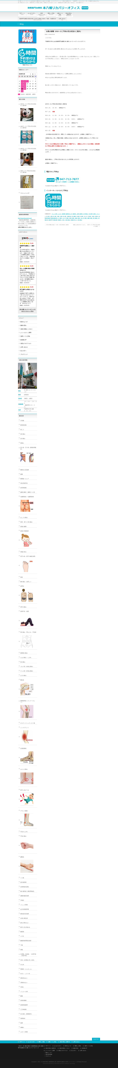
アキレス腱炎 (24, 811)
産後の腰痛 (23, 526)
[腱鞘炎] (26, 866)
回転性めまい (24, 978)
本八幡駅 (74, 216)
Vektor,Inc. (67, 1063)
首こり (75, 220)
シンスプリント (24, 727)
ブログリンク (24, 354)
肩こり (22, 429)
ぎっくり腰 (54, 213)
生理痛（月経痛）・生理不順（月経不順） (28, 954)
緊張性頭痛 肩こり (54, 218)
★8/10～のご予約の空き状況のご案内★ (28, 149)
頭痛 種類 (87, 218)
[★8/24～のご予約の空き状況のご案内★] (26, 114)
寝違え (86, 213)
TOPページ (22, 1041)
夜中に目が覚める (25, 927)
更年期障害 (23, 882)
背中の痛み (23, 607)
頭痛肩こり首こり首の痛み (64, 220)
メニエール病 (24, 991)
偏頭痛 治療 (76, 213)
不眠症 (22, 900)
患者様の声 (23, 340)
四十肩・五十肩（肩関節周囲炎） (28, 448)
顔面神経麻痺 (24, 1005)
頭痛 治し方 (81, 218)
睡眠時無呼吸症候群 (25, 940)
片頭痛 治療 (91, 216)
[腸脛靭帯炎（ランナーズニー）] (26, 711)
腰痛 (21, 474)
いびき (22, 936)
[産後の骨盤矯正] (26, 540)
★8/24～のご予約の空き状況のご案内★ (28, 104)
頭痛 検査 (74, 218)
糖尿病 (22, 931)
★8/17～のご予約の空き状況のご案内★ (28, 127)
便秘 (21, 949)
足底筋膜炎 (23, 748)
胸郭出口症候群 (24, 469)
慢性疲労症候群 (24, 913)
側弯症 (22, 586)
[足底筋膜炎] (26, 757)
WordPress (51, 1063)
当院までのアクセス (25, 343)
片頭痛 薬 (97, 216)
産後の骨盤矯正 (24, 531)
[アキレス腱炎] (26, 819)
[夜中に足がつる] (26, 799)
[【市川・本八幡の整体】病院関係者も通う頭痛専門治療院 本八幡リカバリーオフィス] (59, 8)
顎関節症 (22, 1018)
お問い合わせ (24, 347)
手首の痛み (23, 836)
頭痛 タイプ (63, 218)
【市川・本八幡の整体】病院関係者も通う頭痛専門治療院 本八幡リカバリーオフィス (57, 1061)
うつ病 (22, 877)
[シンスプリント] (26, 736)
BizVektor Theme (59, 1063)
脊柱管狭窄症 (24, 483)
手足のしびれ (24, 831)
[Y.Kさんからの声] (26, 202)
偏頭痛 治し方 (69, 213)
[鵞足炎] (26, 689)
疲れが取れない (24, 922)
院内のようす (24, 321)
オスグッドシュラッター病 (27, 723)
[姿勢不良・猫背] (26, 620)
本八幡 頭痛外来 (67, 216)
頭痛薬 (72, 220)
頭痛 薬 (92, 218)
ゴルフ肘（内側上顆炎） (27, 666)
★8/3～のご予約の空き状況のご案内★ (27, 171)
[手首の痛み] (26, 845)
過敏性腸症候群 (24, 895)
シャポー (59, 213)
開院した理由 (42, 1041)
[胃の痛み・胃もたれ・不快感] (26, 641)
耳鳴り (22, 987)
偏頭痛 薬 (82, 213)
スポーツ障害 (24, 1032)
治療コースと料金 (25, 336)
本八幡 (90, 213)
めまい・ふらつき (25, 973)
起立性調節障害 (24, 909)
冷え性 (22, 964)
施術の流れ (23, 325)
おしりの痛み (24, 517)
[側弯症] (26, 595)
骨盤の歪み (23, 551)
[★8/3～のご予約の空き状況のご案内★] (26, 181)
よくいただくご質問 (25, 332)
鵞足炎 (22, 680)
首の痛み (80, 220)
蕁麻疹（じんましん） (26, 969)
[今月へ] (33, 74)
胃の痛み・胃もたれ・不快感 (28, 632)
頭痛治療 (55, 220)
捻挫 (21, 1023)
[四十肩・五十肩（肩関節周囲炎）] (26, 458)
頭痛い (96, 218)
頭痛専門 (50, 220)
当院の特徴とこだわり (26, 329)
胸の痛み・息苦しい (25, 581)
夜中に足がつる (24, 790)
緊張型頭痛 (47, 218)
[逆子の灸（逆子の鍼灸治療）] (26, 565)
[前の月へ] (30, 74)
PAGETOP (96, 1039)
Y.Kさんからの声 (24, 193)
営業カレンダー (48, 1052)
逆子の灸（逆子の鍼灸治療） (28, 556)
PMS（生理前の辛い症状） (27, 960)
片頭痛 (77, 216)
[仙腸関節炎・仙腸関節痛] (26, 505)
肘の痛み (22, 662)
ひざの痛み (23, 675)
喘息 (21, 577)
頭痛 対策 (68, 218)
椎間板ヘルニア (24, 478)
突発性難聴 (23, 1000)
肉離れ (22, 1027)
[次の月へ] (35, 74)
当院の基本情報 (48, 1054)
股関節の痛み (24, 653)
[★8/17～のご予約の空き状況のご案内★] (26, 136)
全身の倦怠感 (24, 918)
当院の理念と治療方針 (65, 1041)
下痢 (21, 945)
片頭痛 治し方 (83, 216)
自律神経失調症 (24, 886)
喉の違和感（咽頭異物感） (27, 891)
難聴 (21, 996)
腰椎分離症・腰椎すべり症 (27, 492)
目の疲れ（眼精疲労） (26, 1014)
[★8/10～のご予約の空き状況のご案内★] (26, 159)
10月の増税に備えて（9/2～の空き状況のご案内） (57, 224)
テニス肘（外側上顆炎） (27, 671)
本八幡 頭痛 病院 (57, 216)
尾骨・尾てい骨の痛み (26, 522)
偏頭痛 (63, 213)
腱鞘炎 (22, 857)
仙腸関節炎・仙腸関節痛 (27, 496)
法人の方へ (23, 350)
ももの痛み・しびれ (25, 657)
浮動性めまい (24, 982)
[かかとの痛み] (26, 778)
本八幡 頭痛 (49, 216)
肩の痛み (22, 434)
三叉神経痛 (23, 1009)
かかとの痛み (24, 769)
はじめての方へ (31, 1041)
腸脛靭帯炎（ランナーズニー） (27, 701)
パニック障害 (24, 904)
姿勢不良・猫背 (24, 611)
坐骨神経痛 (23, 487)
